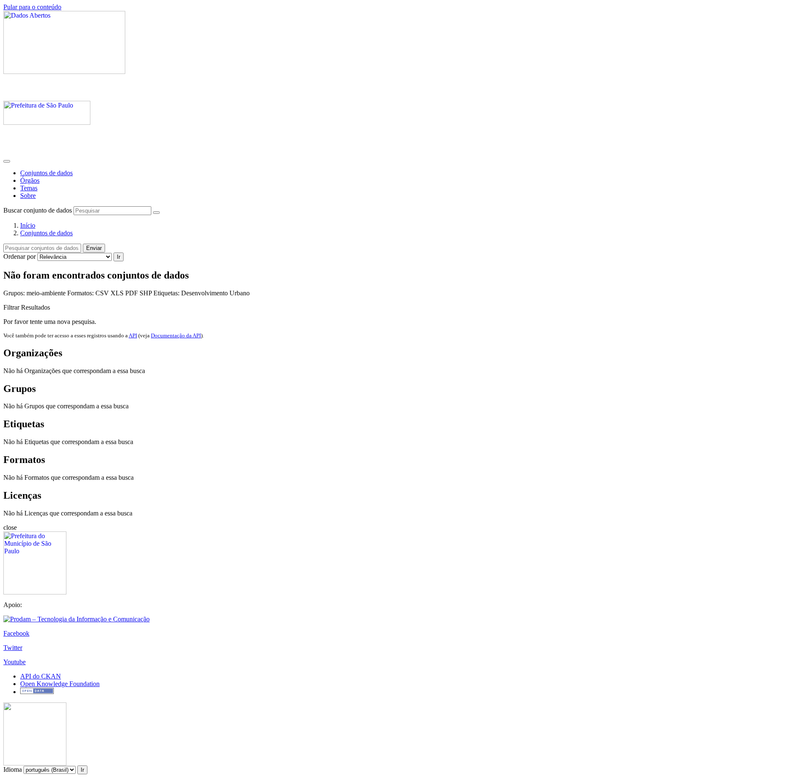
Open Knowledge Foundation (60, 683)
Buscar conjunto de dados (37, 210)
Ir (118, 257)
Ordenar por (19, 256)
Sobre (28, 195)
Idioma (12, 769)
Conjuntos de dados (46, 172)
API (133, 335)
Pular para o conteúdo (32, 7)
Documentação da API (176, 335)
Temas (28, 188)
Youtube (14, 661)
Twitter (12, 647)
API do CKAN (40, 676)
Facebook (16, 633)
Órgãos (30, 180)
